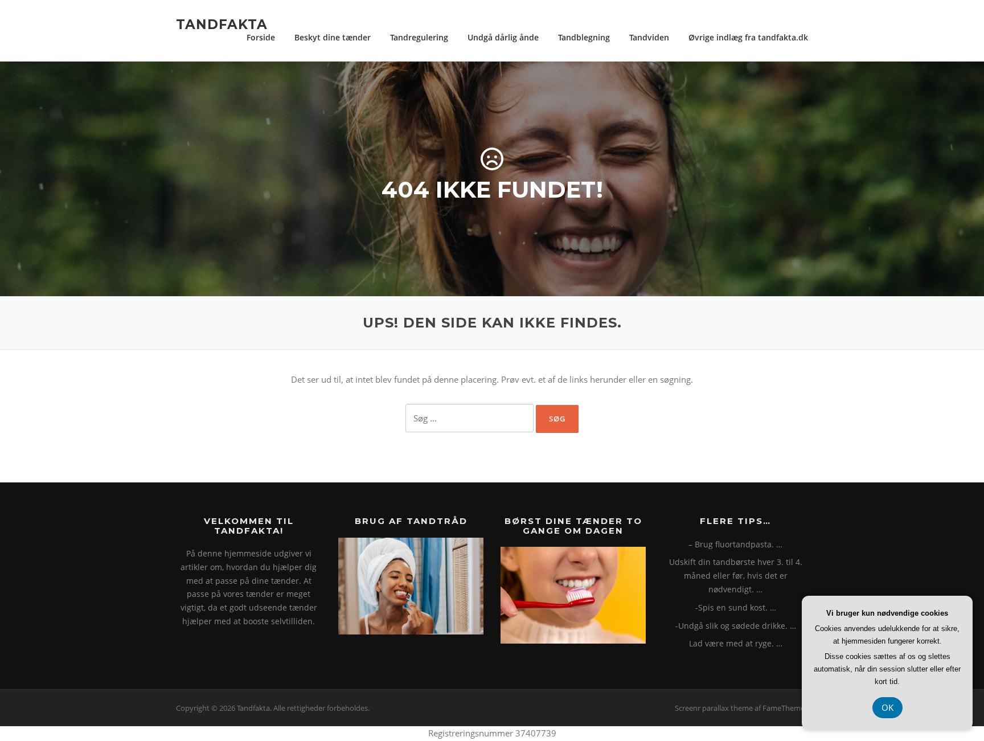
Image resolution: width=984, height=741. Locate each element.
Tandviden (649, 37)
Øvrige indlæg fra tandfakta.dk (748, 37)
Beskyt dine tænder (332, 37)
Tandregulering (419, 37)
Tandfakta (222, 24)
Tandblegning (584, 37)
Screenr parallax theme (714, 708)
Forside (261, 37)
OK (887, 707)
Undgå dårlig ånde (503, 37)
